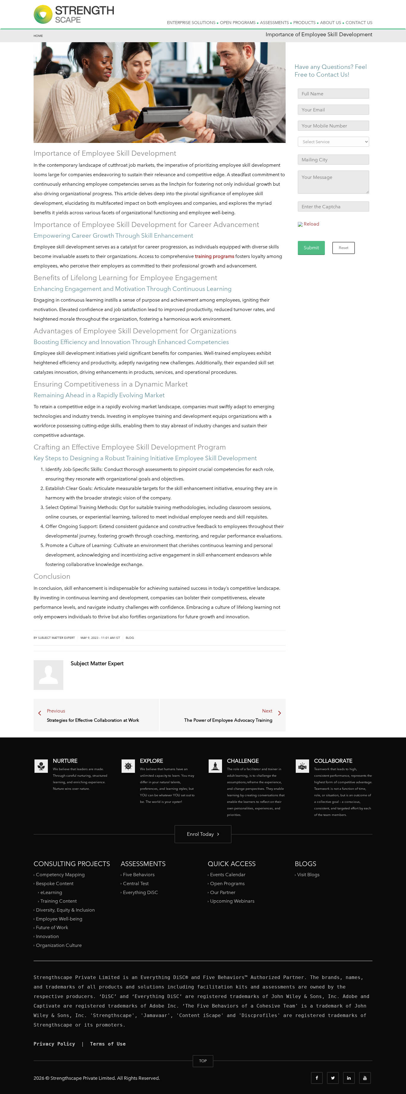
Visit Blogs (308, 874)
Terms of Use (108, 1044)
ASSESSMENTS (275, 22)
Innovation (47, 936)
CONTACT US (359, 22)
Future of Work (52, 927)
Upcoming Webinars (232, 901)
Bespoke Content (54, 883)
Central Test (136, 883)
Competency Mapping (60, 874)
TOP (203, 1060)
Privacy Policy (54, 1044)
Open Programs (227, 883)
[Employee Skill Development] (74, 19)
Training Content (58, 901)
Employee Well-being (59, 918)
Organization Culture (59, 945)
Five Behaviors (139, 874)
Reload (311, 224)
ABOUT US (331, 22)
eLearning (51, 892)
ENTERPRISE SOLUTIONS (192, 22)
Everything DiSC (141, 892)
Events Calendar (228, 874)
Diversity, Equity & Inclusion (65, 910)
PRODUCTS (305, 22)
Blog (130, 638)
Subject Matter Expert (56, 638)
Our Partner (222, 892)
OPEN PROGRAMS (238, 22)
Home (38, 36)
